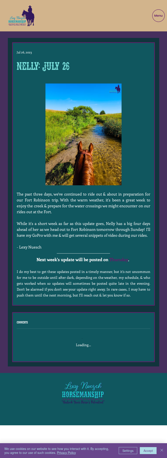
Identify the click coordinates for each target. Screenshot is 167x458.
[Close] (161, 451)
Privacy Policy (66, 452)
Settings (128, 450)
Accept (148, 450)
